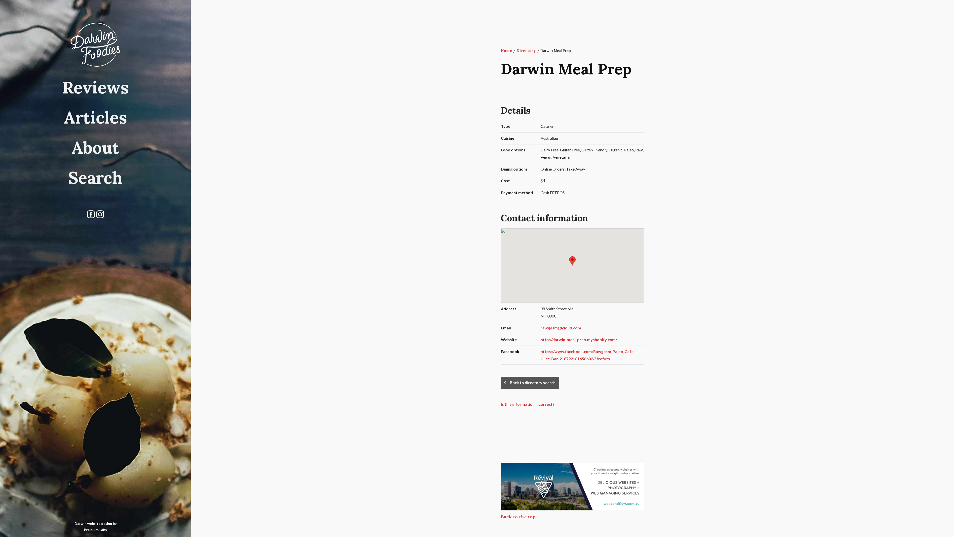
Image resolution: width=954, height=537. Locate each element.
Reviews (95, 87)
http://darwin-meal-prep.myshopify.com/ (579, 339)
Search (95, 177)
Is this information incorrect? (528, 404)
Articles (95, 117)
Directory (526, 50)
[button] (572, 261)
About (95, 147)
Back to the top (518, 517)
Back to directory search (533, 382)
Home (506, 50)
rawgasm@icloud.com (561, 327)
